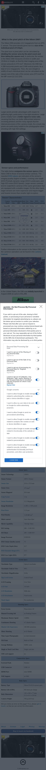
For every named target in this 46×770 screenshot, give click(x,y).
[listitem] (23, 347)
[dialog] (23, 385)
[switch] (37, 353)
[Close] (42, 307)
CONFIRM (14, 460)
